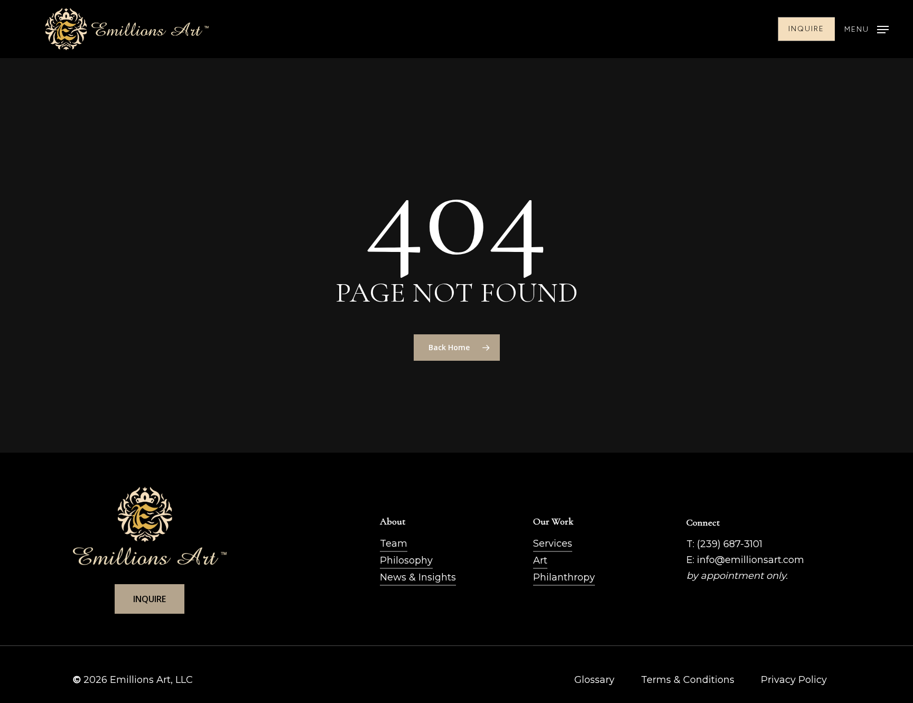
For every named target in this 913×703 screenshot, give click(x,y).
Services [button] (552, 543)
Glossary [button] (594, 680)
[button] (866, 29)
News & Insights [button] (418, 577)
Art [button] (540, 560)
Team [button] (393, 543)
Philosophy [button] (406, 560)
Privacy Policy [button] (794, 680)
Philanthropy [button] (564, 577)
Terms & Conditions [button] (687, 680)
